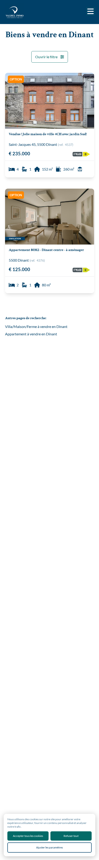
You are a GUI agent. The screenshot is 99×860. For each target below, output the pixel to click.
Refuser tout (71, 836)
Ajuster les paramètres (49, 847)
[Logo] (23, 12)
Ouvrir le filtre (46, 57)
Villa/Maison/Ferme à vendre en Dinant (36, 326)
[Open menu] (90, 11)
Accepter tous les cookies (28, 836)
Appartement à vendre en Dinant (31, 334)
